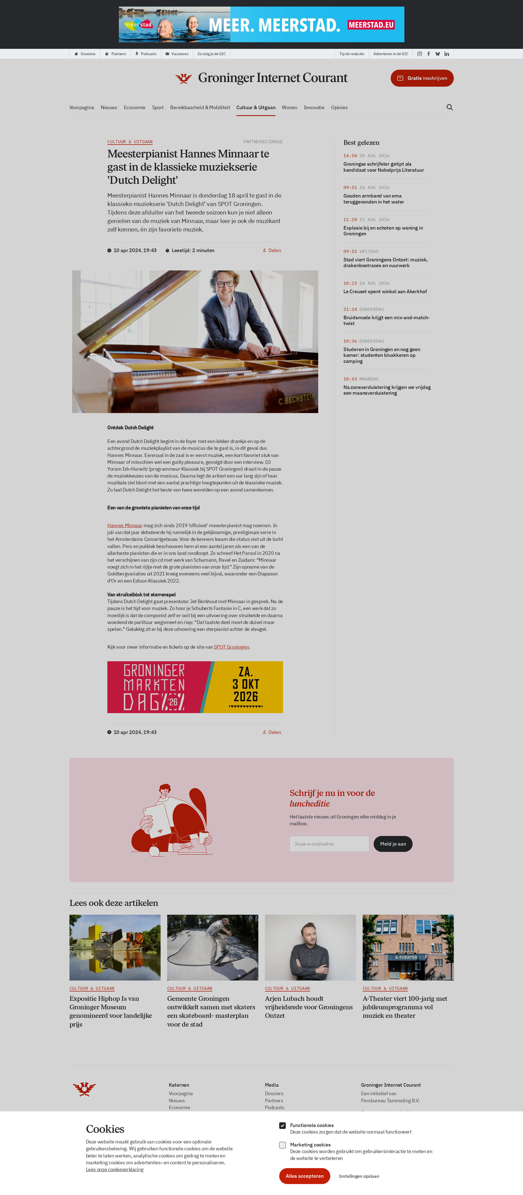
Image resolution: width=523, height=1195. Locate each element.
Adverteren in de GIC (390, 53)
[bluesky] (437, 54)
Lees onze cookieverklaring (115, 1169)
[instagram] (419, 54)
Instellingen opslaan (359, 1176)
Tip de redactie (351, 53)
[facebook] (428, 54)
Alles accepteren (305, 1176)
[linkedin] (446, 54)
